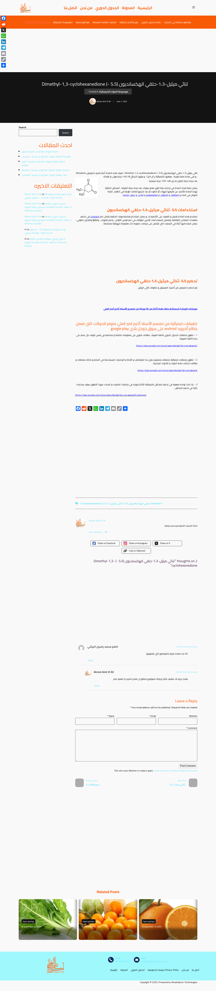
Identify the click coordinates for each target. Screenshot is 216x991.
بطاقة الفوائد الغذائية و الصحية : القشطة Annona (46, 170)
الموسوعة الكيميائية (63, 22)
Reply (90, 660)
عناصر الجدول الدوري (151, 22)
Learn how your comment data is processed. (155, 770)
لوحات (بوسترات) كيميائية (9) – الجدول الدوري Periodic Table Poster (48, 196)
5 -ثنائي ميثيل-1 (116, 503)
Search (22, 127)
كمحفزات (94, 216)
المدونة (128, 8)
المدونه (124, 970)
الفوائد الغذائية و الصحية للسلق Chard (40, 151)
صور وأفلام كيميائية (128, 22)
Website (193, 716)
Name (110, 716)
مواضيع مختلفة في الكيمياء (177, 22)
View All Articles (96, 532)
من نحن (86, 8)
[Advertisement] (108, 50)
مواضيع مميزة (83, 22)
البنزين (141, 195)
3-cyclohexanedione (91, 503)
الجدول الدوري (107, 8)
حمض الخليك (129, 195)
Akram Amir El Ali (33, 194)
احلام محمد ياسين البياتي (102, 646)
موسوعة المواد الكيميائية (37, 22)
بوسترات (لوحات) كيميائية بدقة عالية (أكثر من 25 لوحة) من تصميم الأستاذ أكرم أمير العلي (150, 309)
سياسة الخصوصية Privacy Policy (163, 970)
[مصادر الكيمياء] (25, 7)
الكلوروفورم (152, 195)
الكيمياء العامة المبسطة (105, 22)
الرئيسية (145, 8)
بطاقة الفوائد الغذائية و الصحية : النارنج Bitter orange (43, 163)
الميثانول (174, 195)
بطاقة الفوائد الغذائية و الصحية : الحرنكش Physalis (46, 156)
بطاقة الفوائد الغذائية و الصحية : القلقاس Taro (44, 175)
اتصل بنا (70, 8)
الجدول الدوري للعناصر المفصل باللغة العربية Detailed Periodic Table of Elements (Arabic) (48, 207)
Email (152, 716)
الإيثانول (164, 195)
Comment (191, 728)
